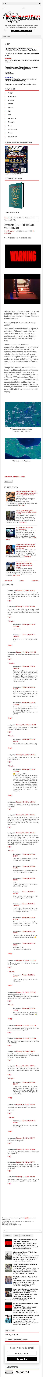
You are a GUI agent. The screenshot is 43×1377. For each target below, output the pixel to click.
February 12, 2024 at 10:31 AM (26, 1025)
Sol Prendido (12, 136)
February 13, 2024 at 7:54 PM (25, 1104)
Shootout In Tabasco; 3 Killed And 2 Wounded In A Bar (19, 226)
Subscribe (22, 1359)
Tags (16, 1236)
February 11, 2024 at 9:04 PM (25, 606)
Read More (21, 505)
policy (10, 84)
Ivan (9, 115)
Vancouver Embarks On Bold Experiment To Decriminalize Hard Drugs (25, 546)
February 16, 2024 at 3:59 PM (25, 1162)
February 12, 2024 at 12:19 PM (26, 1038)
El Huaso (11, 100)
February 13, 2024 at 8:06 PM (25, 1138)
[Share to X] (9, 481)
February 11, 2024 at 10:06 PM (26, 652)
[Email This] (5, 481)
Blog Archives (26, 1236)
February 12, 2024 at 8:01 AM (25, 833)
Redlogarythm (13, 129)
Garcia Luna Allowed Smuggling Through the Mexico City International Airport (24, 564)
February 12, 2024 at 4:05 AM (25, 815)
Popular (7, 1236)
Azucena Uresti (19, 477)
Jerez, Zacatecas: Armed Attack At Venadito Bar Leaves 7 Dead (26, 512)
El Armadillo (12, 96)
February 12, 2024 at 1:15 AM (25, 755)
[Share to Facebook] (11, 481)
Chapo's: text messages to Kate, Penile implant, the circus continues (26, 1316)
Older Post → (36, 580)
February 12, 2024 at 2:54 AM (25, 802)
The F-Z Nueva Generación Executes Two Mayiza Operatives (25, 1240)
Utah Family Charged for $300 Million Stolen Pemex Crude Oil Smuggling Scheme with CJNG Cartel (25, 1290)
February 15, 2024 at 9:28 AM (25, 1149)
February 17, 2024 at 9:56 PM (25, 1176)
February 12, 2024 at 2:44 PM (25, 1051)
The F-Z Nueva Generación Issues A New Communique (25, 1265)
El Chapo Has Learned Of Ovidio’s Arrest (24, 528)
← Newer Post (7, 580)
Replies (11, 621)
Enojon (10, 104)
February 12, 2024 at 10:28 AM (26, 992)
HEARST (11, 107)
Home (6, 218)
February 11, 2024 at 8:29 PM (25, 590)
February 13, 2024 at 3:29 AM (25, 1066)
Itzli (9, 111)
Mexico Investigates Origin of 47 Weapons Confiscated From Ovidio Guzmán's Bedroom (26, 493)
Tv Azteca (8, 477)
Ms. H (10, 125)
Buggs (10, 93)
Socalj (10, 133)
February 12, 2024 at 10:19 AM (26, 960)
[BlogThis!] (7, 481)
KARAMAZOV (12, 118)
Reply (9, 601)
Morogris (11, 122)
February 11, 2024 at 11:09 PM (26, 725)
